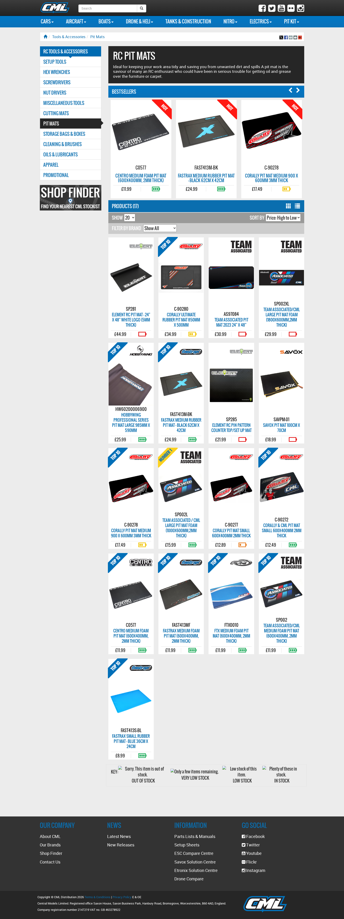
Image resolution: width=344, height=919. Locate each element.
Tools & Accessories (68, 36)
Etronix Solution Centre (196, 870)
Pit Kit (290, 21)
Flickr (251, 862)
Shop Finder (51, 853)
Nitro (229, 21)
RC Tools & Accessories (65, 51)
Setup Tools (54, 61)
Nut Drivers (54, 92)
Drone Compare (189, 879)
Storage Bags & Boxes (64, 133)
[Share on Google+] (300, 37)
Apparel (51, 164)
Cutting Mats (56, 113)
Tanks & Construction (188, 21)
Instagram (255, 870)
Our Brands (50, 845)
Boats (105, 21)
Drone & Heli (138, 21)
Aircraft (75, 21)
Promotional (56, 175)
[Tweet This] (281, 37)
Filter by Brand (126, 228)
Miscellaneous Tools (63, 103)
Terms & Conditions (97, 897)
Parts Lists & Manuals (194, 836)
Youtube (253, 853)
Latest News (119, 836)
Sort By (257, 217)
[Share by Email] (295, 37)
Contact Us (50, 862)
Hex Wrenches (56, 72)
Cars (46, 21)
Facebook (255, 836)
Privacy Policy (122, 897)
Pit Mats (97, 36)
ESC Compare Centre (193, 853)
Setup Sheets (186, 845)
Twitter (252, 845)
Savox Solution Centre (195, 862)
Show (117, 217)
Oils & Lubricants (60, 154)
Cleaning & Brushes (62, 144)
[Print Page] (291, 37)
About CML (50, 836)
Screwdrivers (56, 82)
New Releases (120, 845)
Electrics (260, 21)
